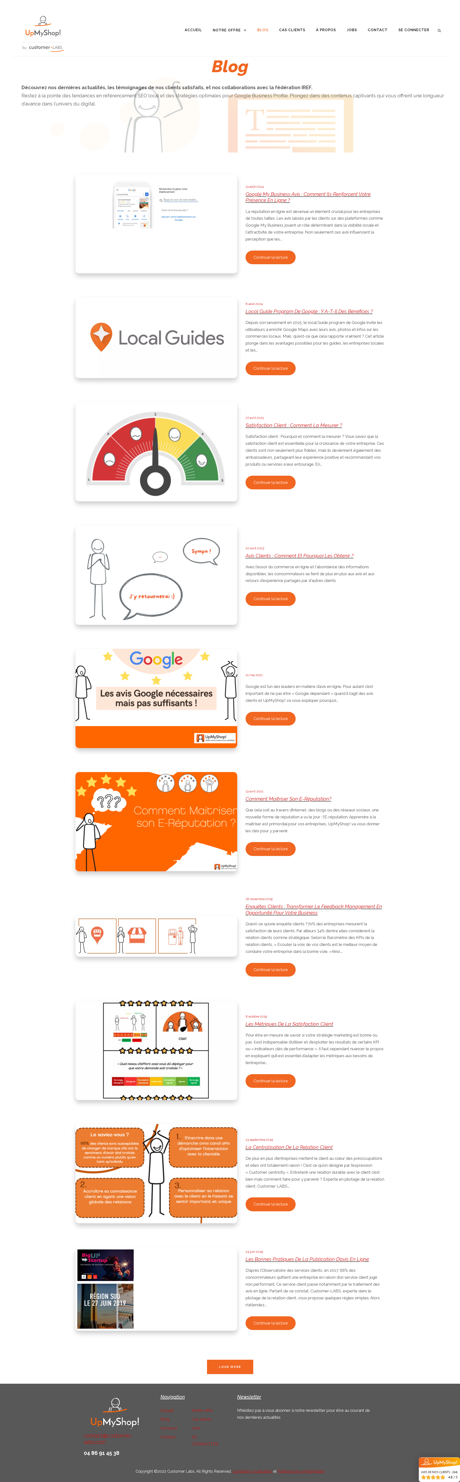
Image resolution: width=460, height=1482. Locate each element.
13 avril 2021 (254, 791)
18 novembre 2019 (259, 899)
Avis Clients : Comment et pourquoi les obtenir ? (300, 556)
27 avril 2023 (255, 418)
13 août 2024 (255, 186)
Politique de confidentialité (301, 1471)
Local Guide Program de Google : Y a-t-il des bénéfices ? (309, 311)
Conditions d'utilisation (252, 1471)
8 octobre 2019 (256, 1016)
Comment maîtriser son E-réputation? (288, 799)
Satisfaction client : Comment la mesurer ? (294, 425)
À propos (326, 30)
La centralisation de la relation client (289, 1147)
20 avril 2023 (255, 548)
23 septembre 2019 (259, 1140)
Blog (262, 30)
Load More (230, 1367)
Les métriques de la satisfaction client (289, 1024)
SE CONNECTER (413, 30)
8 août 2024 (254, 304)
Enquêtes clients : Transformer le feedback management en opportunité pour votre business (314, 909)
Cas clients (292, 30)
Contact (378, 30)
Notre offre (227, 30)
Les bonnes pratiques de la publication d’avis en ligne (307, 1259)
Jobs (352, 30)
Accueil (193, 30)
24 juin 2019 (254, 1252)
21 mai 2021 (254, 675)
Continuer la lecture (270, 257)
